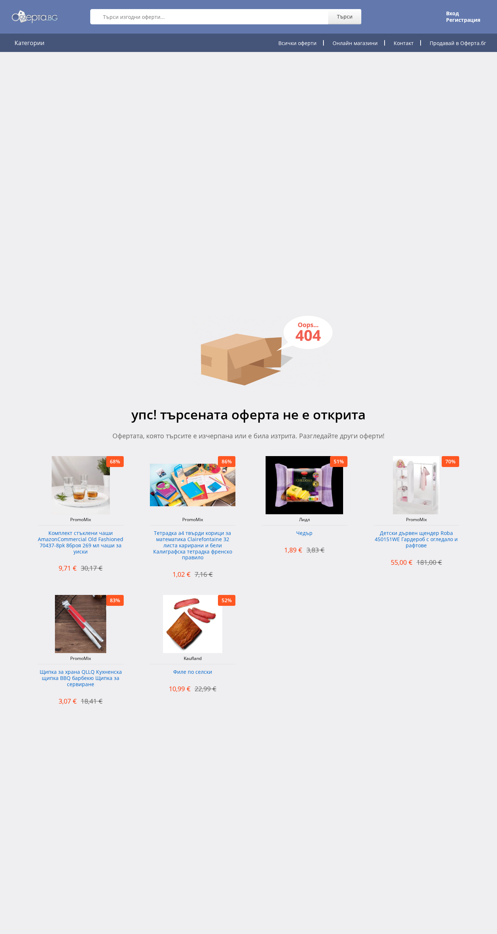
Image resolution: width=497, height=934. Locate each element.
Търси (345, 16)
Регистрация (463, 20)
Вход (452, 13)
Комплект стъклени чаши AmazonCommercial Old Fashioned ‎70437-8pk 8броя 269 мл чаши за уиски (80, 542)
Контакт (404, 43)
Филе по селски (192, 672)
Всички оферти (297, 43)
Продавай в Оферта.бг (458, 43)
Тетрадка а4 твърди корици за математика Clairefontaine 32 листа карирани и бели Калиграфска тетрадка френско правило (192, 545)
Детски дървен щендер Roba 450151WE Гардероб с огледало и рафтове (416, 539)
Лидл (304, 519)
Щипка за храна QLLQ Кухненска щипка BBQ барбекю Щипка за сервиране (81, 678)
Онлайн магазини (355, 43)
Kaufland (193, 658)
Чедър (304, 533)
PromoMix (80, 519)
